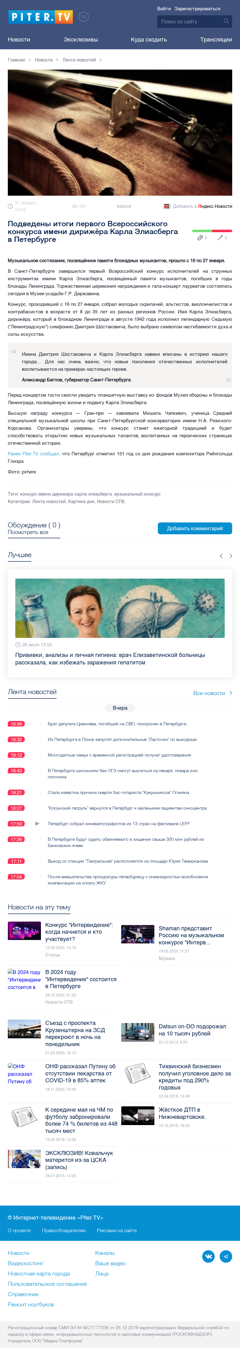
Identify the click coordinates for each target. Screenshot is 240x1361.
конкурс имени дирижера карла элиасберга (66, 494)
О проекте (19, 1230)
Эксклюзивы (81, 39)
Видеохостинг (25, 1264)
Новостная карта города (39, 1274)
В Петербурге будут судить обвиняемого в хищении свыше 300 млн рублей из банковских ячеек (126, 842)
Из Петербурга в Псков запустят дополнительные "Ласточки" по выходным (122, 739)
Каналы (105, 1253)
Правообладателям (64, 1230)
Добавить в (202, 206)
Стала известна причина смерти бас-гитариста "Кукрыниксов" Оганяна (118, 792)
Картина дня (81, 501)
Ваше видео (110, 1264)
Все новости (209, 693)
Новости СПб (110, 501)
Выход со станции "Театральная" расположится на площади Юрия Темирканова (128, 861)
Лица (101, 1274)
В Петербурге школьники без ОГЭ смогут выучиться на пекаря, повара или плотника (123, 774)
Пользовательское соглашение (47, 1284)
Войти (164, 9)
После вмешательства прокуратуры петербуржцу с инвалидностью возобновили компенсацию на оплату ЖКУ (128, 880)
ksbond (124, 206)
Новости (19, 39)
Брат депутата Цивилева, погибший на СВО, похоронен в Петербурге (117, 724)
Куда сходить (149, 39)
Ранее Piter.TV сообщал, (35, 454)
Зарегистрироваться (197, 9)
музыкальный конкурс (137, 494)
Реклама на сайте (117, 1230)
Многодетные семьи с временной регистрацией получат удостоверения (119, 755)
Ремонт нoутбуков (31, 1305)
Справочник (23, 1294)
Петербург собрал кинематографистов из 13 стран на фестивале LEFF (119, 823)
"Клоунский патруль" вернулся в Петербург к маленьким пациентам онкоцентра (127, 808)
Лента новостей (49, 501)
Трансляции (216, 39)
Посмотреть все (28, 532)
